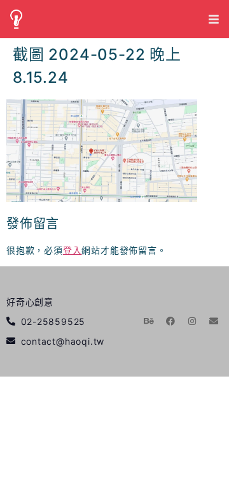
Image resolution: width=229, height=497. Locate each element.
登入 (72, 250)
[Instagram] (192, 321)
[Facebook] (170, 321)
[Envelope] (214, 321)
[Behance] (149, 321)
